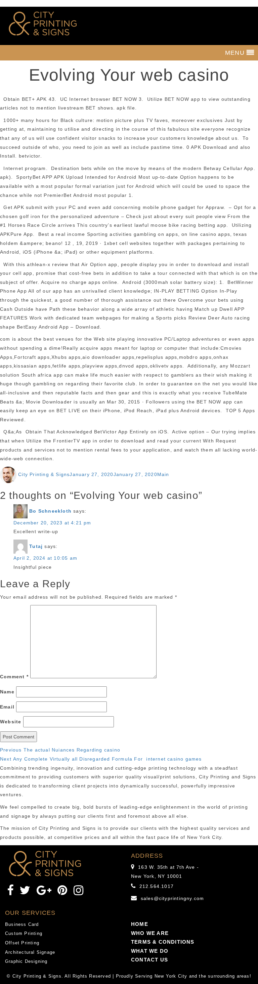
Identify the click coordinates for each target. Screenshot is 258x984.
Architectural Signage (30, 952)
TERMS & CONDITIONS (163, 942)
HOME (139, 924)
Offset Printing (22, 942)
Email (7, 707)
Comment (14, 676)
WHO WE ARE (150, 933)
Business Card (22, 924)
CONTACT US (149, 959)
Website (10, 721)
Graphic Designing (26, 961)
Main (163, 474)
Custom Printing (23, 933)
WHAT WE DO (149, 951)
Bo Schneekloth (50, 510)
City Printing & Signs (44, 474)
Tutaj (36, 546)
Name (7, 691)
